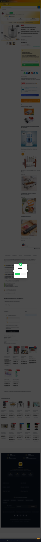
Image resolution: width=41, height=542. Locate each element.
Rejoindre (17, 273)
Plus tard (23, 273)
